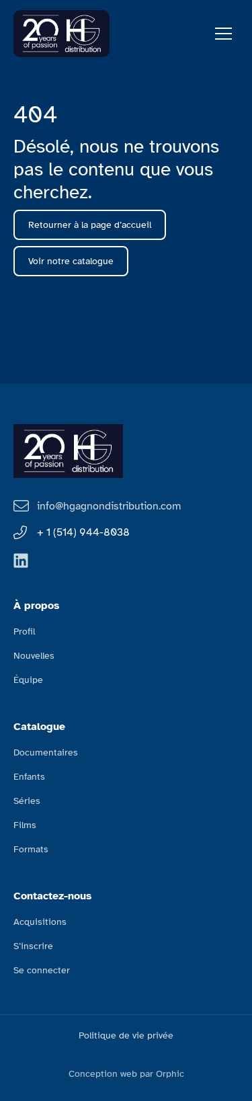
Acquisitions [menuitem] (40, 922)
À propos (36, 605)
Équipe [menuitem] (28, 680)
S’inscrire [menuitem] (33, 946)
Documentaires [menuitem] (45, 752)
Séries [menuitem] (26, 801)
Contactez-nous (52, 896)
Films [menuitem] (24, 825)
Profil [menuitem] (24, 631)
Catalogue (39, 726)
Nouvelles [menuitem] (33, 655)
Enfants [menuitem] (29, 776)
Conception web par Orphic (126, 1073)
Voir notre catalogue (71, 261)
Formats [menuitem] (30, 849)
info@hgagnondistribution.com (109, 506)
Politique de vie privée (126, 1035)
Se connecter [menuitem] (41, 970)
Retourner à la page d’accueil (89, 225)
